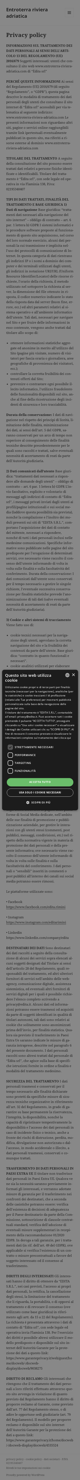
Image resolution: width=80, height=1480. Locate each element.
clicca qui (65, 738)
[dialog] (40, 740)
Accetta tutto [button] (40, 782)
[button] (40, 802)
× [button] (73, 675)
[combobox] (67, 675)
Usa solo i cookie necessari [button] (40, 792)
